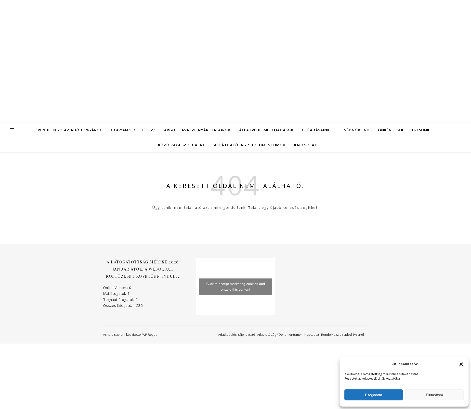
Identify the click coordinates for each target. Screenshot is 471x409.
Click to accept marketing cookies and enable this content (235, 286)
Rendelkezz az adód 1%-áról (70, 129)
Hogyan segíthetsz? (133, 129)
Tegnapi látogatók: (119, 299)
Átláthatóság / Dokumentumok (249, 144)
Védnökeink (356, 129)
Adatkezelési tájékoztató (236, 334)
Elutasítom (434, 395)
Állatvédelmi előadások (266, 129)
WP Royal (149, 334)
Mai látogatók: (115, 293)
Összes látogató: (118, 305)
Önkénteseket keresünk (404, 129)
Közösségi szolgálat (181, 144)
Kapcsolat (305, 144)
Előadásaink (316, 129)
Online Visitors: (116, 287)
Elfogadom (373, 395)
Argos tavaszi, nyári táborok (197, 129)
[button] (461, 364)
